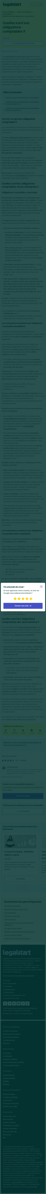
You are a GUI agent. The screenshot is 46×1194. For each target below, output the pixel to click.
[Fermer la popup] (41, 586)
